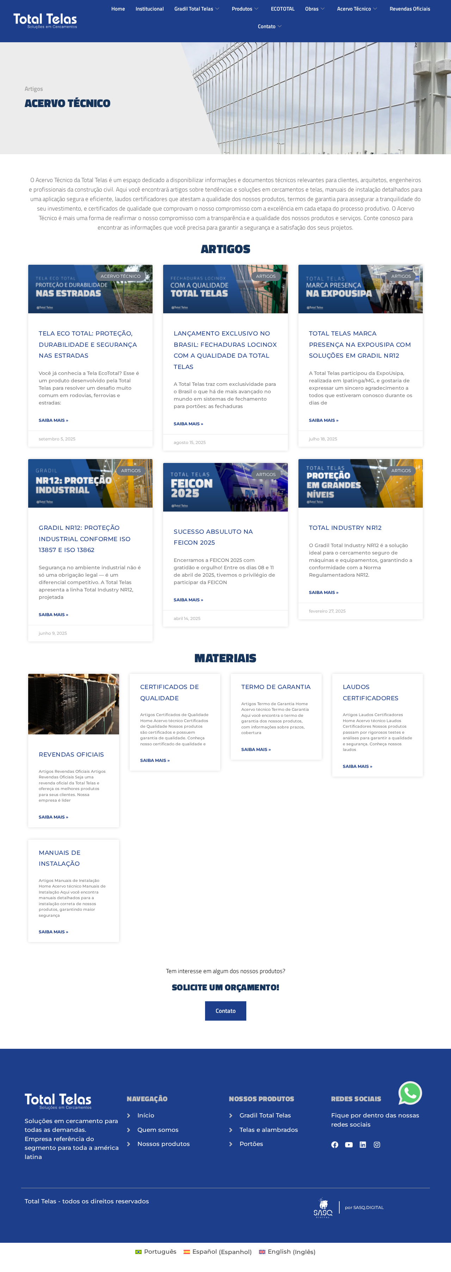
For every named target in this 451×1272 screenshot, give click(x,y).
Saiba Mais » (53, 420)
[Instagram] (377, 1144)
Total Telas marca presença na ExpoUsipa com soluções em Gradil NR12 (360, 344)
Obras (312, 9)
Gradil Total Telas (193, 9)
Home (118, 9)
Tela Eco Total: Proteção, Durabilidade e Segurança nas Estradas (88, 344)
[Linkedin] (362, 1144)
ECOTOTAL (283, 9)
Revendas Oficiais (410, 9)
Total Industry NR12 (345, 527)
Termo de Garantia (276, 686)
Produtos (242, 9)
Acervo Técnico (354, 9)
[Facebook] (334, 1144)
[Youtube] (348, 1144)
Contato (267, 26)
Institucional (150, 9)
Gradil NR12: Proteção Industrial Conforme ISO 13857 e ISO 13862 (85, 538)
